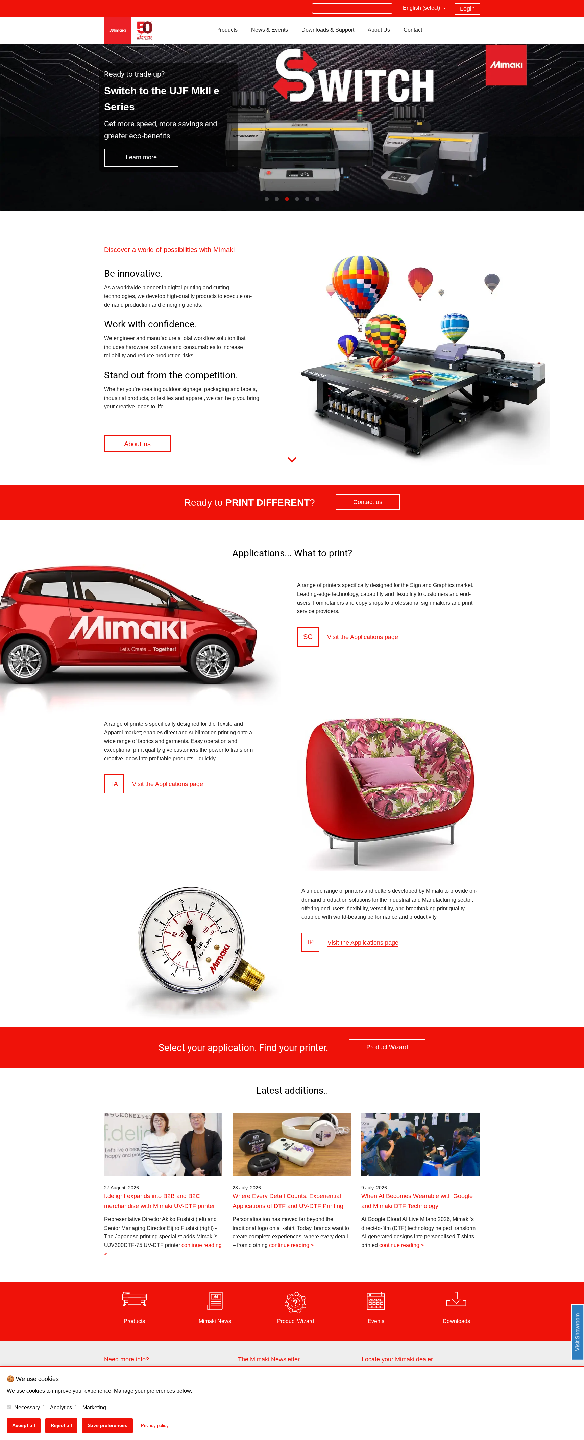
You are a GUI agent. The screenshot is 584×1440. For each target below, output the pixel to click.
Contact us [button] (367, 502)
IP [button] (310, 942)
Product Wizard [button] (387, 1047)
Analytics (60, 1407)
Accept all (23, 1425)
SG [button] (308, 636)
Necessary (26, 1407)
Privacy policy (155, 1425)
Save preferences (107, 1425)
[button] (182, 443)
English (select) (422, 8)
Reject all (61, 1425)
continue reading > (291, 1245)
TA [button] (114, 783)
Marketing (93, 1407)
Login (467, 8)
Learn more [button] (141, 157)
